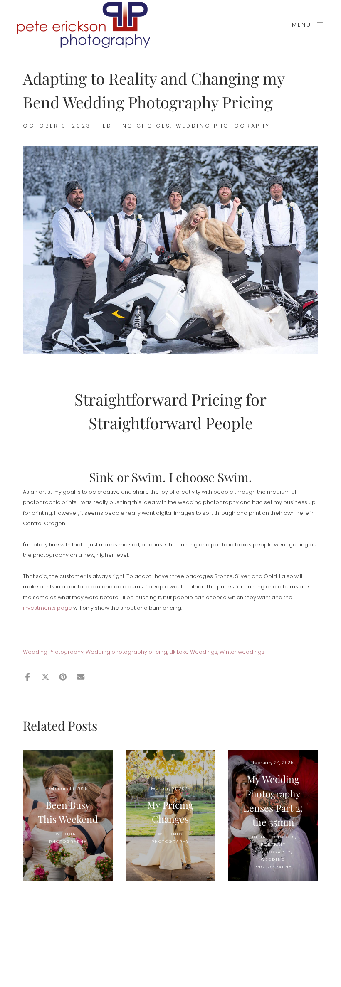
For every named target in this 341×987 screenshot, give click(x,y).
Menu (301, 24)
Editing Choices (136, 125)
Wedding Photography (223, 125)
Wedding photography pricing (126, 651)
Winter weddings (242, 651)
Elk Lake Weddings (193, 651)
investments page (47, 607)
